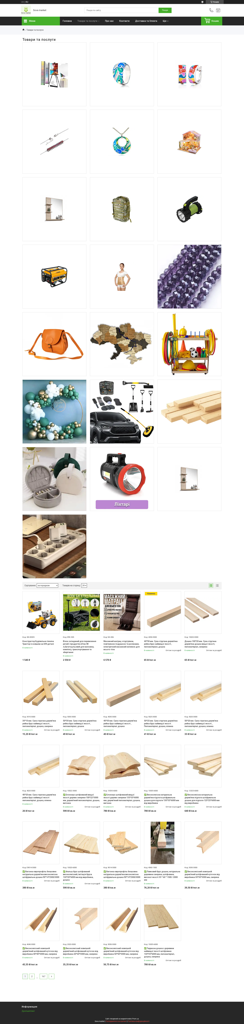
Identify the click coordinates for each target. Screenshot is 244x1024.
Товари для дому (54, 187)
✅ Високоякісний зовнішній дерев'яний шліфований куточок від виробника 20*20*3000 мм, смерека (80, 951)
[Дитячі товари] (189, 142)
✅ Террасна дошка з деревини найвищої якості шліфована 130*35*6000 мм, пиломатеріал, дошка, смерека (159, 952)
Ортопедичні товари (122, 255)
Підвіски (121, 120)
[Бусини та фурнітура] (189, 277)
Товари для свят (54, 390)
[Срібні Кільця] (122, 74)
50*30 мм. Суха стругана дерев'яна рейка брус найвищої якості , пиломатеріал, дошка (79, 723)
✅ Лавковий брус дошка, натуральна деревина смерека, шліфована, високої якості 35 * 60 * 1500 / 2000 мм (162, 875)
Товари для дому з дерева (122, 322)
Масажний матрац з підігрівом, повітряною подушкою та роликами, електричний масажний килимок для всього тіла (122, 645)
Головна (67, 21)
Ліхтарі (189, 187)
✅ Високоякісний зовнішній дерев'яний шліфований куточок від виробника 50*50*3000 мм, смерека (121, 951)
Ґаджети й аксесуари (54, 525)
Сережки (189, 52)
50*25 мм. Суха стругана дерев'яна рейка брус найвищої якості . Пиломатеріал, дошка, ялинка (160, 723)
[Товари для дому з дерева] (122, 344)
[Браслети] (54, 142)
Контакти (124, 21)
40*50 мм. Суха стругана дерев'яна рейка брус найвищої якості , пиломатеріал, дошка (160, 644)
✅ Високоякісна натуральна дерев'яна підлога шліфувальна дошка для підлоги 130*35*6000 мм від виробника (161, 799)
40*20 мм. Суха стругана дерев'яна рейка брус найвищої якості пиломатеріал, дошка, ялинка (39, 797)
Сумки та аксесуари (54, 322)
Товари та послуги (87, 21)
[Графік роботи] (218, 10)
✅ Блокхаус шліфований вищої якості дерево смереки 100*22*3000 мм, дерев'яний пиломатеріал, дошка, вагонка (81, 799)
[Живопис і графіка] (54, 74)
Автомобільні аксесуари (122, 390)
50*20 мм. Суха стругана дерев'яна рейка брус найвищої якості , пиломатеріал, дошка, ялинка (201, 723)
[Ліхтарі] (189, 209)
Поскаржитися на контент (116, 1021)
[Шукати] (165, 10)
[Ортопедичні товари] (122, 277)
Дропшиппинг (28, 1011)
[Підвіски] (122, 142)
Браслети (54, 120)
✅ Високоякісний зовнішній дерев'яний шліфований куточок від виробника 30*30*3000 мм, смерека (202, 874)
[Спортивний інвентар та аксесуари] (189, 344)
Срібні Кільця (122, 52)
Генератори (54, 255)
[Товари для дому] (54, 209)
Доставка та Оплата (146, 21)
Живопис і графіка (54, 52)
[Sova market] (26, 10)
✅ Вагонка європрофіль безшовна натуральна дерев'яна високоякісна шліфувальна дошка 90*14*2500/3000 (40, 874)
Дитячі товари (189, 120)
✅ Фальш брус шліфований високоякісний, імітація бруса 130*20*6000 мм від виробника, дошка (78, 875)
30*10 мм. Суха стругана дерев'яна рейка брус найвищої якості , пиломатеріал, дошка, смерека (39, 723)
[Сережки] (189, 74)
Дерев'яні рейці (189, 390)
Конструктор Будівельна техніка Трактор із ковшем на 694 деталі (38, 642)
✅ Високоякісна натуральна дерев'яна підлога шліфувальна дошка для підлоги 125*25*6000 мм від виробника (202, 799)
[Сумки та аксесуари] (54, 344)
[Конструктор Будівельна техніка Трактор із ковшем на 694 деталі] (40, 612)
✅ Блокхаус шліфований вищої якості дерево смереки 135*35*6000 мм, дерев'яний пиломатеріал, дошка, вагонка (122, 799)
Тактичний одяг (121, 187)
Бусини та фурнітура (189, 255)
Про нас (109, 21)
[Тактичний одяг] (122, 209)
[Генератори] (54, 277)
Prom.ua (135, 1019)
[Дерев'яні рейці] (189, 412)
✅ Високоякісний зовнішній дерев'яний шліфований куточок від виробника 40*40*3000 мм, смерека (40, 951)
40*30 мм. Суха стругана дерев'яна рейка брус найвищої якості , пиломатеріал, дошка (120, 723)
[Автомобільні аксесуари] (122, 412)
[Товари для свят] (54, 412)
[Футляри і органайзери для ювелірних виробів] (54, 479)
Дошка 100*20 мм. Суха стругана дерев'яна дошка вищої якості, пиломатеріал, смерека (200, 644)
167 (43, 976)
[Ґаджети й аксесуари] (54, 546)
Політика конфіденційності (138, 1021)
